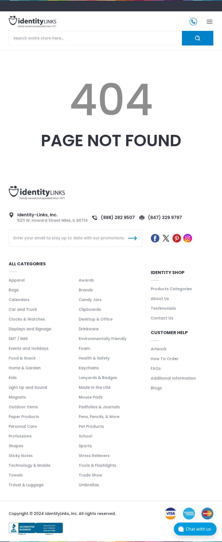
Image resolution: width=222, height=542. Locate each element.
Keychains (89, 368)
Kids (13, 377)
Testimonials (163, 308)
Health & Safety (94, 358)
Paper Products (24, 416)
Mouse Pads (91, 397)
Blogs (156, 388)
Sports (85, 446)
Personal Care (23, 426)
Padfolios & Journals (99, 407)
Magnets (17, 397)
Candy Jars (90, 299)
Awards (86, 280)
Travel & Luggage (26, 485)
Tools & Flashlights (97, 465)
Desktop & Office (96, 319)
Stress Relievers (94, 455)
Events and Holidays (28, 348)
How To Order (164, 358)
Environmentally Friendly (102, 338)
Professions (20, 436)
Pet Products (91, 426)
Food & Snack (22, 358)
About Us (160, 298)
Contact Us (162, 318)
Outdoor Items (23, 407)
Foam (84, 348)
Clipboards (90, 309)
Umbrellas (89, 485)
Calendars (19, 299)
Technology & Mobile (29, 465)
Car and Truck (23, 309)
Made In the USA (95, 387)
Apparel (17, 280)
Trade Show (90, 475)
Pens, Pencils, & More (99, 416)
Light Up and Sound (28, 387)
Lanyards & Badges (98, 377)
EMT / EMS (18, 338)
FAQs (156, 368)
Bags (14, 290)
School (85, 436)
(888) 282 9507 (118, 217)
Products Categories (171, 289)
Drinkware (89, 329)
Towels (16, 475)
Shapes (16, 446)
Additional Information (173, 378)
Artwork (158, 349)
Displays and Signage (30, 329)
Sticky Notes (21, 455)
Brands (86, 290)
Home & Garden (25, 368)
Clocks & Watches (27, 319)
